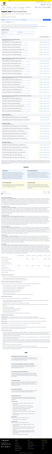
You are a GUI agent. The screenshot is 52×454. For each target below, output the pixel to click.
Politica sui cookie (30, 443)
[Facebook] (5, 446)
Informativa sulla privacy (31, 445)
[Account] (47, 4)
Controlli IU (3, 7)
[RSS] (9, 446)
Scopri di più (42, 0)
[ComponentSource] (4, 3)
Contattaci (16, 443)
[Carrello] (50, 4)
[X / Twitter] (4, 446)
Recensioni (16, 19)
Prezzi (20, 19)
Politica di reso (17, 162)
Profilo (43, 448)
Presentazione (8, 19)
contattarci (24, 162)
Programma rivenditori (18, 448)
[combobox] (26, 5)
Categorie (36, 7)
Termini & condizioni (31, 448)
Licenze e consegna (25, 45)
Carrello (43, 443)
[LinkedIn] (2, 446)
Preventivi (43, 445)
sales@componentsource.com (6, 443)
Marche (40, 7)
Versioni (12, 19)
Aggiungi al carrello (46, 42)
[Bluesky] (7, 446)
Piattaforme (44, 7)
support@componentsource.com (6, 444)
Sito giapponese (17, 450)
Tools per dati (15, 7)
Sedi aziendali (17, 445)
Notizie (49, 7)
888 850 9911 (6, 440)
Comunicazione (9, 7)
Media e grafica (28, 7)
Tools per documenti (21, 7)
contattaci (23, 328)
